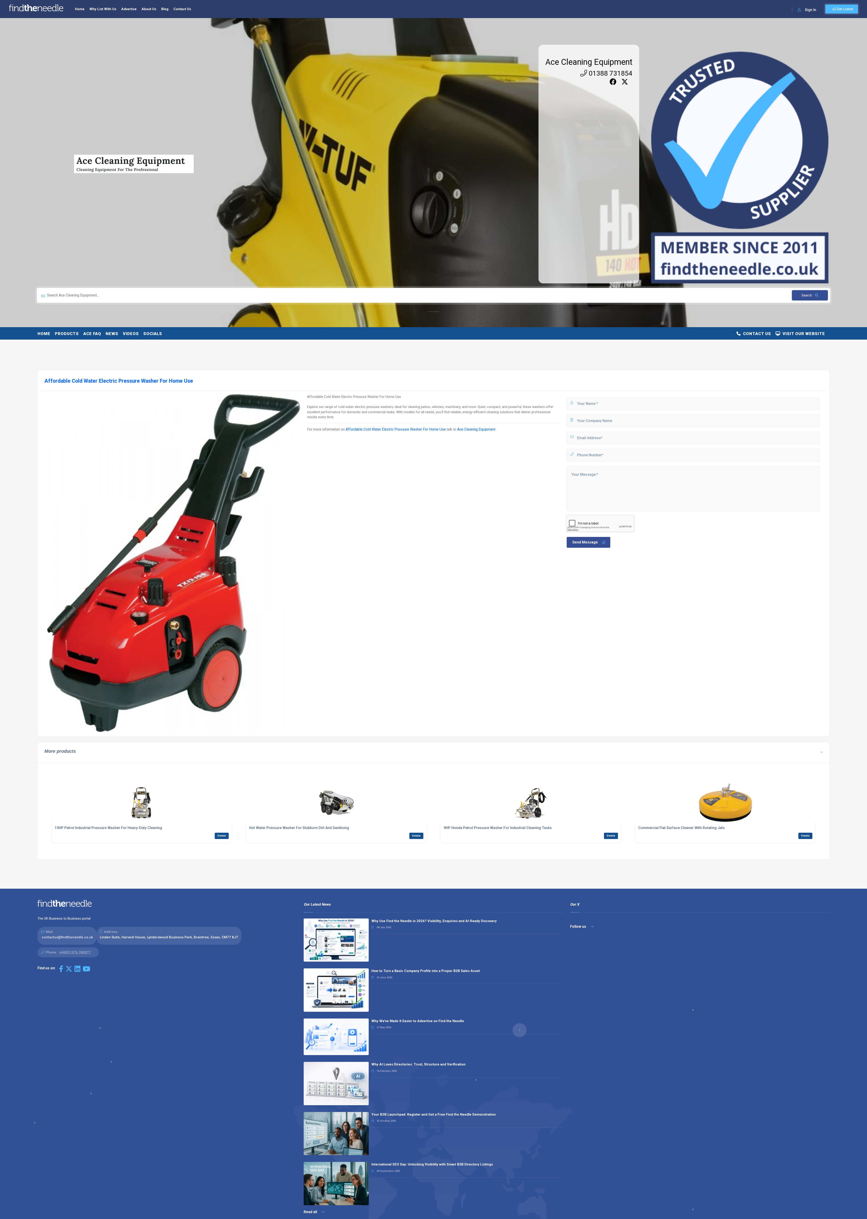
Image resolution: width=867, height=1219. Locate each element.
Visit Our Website (802, 333)
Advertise (129, 9)
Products (67, 333)
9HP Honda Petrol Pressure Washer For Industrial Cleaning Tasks (498, 828)
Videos (131, 333)
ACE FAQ (92, 333)
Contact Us (182, 9)
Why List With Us (102, 9)
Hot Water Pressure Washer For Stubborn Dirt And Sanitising (299, 828)
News (112, 333)
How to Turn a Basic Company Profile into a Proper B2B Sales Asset (425, 971)
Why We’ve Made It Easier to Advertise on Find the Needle (417, 1021)
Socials (152, 333)
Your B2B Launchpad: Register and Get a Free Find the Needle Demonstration (433, 1114)
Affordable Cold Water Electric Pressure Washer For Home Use (396, 429)
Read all (311, 1212)
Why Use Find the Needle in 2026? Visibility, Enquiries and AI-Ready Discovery (434, 921)
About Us (149, 9)
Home (79, 9)
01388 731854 (609, 73)
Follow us (578, 926)
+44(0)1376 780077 (75, 952)
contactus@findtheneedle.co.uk (67, 937)
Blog (164, 9)
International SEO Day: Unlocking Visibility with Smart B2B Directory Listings (432, 1164)
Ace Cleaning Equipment (588, 62)
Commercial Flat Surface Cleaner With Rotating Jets (681, 828)
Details (221, 835)
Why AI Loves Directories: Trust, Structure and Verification (418, 1064)
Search (807, 295)
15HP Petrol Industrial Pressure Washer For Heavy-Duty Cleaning (108, 828)
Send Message (585, 542)
